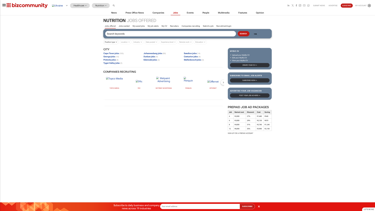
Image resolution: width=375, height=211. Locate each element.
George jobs (111, 56)
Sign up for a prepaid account (240, 133)
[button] (114, 5)
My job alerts (153, 26)
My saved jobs (139, 26)
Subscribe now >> (249, 80)
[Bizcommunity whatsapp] (308, 6)
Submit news (319, 6)
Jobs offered (110, 26)
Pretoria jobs (110, 60)
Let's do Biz (369, 209)
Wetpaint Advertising (164, 88)
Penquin (188, 88)
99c (139, 88)
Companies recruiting (191, 26)
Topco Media (114, 88)
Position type (110, 42)
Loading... (5, 143)
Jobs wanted (124, 26)
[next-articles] (223, 82)
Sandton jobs (192, 53)
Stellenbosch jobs (194, 60)
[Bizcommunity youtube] (304, 6)
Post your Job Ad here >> (249, 95)
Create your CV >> (249, 65)
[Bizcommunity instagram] (300, 6)
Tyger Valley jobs (112, 63)
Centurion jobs (192, 56)
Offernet (213, 88)
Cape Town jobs (113, 53)
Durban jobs (151, 56)
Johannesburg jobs (155, 53)
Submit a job (208, 26)
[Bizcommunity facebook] (296, 6)
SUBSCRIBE (247, 206)
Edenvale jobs (152, 60)
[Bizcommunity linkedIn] (288, 6)
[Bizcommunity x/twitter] (292, 6)
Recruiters (174, 26)
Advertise (333, 6)
